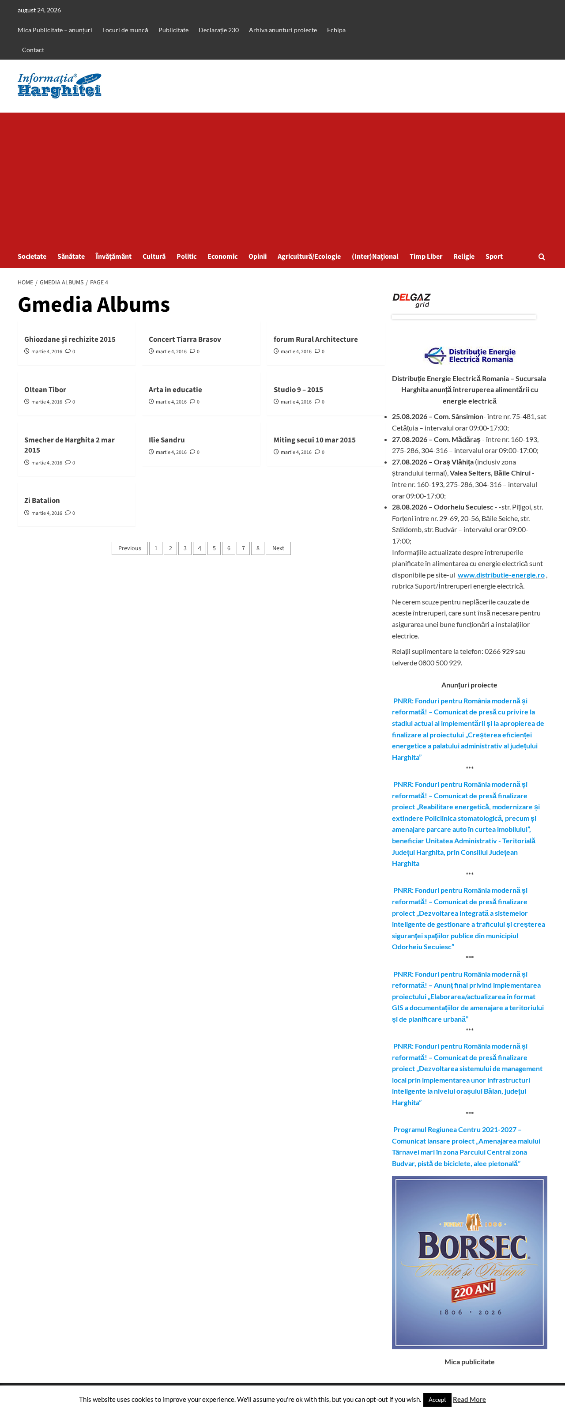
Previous (129, 548)
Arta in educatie (175, 390)
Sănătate (71, 256)
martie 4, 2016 (46, 351)
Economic (222, 256)
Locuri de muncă (125, 30)
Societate (32, 256)
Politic (186, 256)
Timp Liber (426, 256)
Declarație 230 (219, 30)
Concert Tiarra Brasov (185, 339)
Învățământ (114, 256)
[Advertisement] (282, 179)
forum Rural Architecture (316, 339)
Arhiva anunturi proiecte (283, 30)
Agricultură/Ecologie (309, 256)
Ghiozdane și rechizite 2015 (70, 339)
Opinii (258, 256)
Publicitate (173, 30)
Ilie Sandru (167, 440)
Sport (494, 256)
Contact (33, 49)
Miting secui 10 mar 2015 (315, 440)
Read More (469, 1399)
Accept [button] (437, 1399)
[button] (541, 256)
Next (278, 548)
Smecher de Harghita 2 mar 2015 (69, 445)
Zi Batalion (42, 500)
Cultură (154, 256)
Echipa (336, 30)
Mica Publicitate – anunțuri (55, 30)
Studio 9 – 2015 (298, 390)
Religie (464, 256)
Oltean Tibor (45, 390)
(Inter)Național (375, 256)
